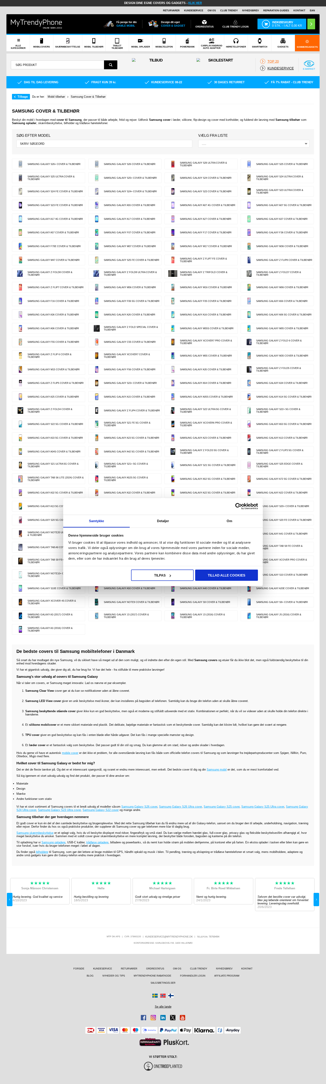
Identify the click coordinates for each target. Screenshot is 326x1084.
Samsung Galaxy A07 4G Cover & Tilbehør (207, 205)
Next (316, 899)
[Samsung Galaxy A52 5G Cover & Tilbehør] (173, 479)
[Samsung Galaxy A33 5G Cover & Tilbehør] (20, 438)
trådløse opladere (97, 842)
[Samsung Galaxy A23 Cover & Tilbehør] (173, 438)
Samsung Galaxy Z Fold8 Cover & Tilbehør (49, 273)
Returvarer (171, 10)
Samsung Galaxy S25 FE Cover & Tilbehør (131, 260)
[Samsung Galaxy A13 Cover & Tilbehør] (249, 438)
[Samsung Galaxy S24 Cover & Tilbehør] (173, 178)
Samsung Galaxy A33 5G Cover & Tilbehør (55, 437)
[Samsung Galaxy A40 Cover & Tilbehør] (173, 588)
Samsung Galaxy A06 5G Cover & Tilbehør (284, 314)
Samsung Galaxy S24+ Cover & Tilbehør (130, 191)
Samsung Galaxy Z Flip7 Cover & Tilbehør (55, 287)
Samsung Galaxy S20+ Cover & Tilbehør (282, 506)
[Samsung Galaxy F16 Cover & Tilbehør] (20, 301)
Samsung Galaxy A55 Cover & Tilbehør (129, 205)
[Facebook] (143, 1017)
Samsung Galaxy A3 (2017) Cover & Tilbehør (50, 615)
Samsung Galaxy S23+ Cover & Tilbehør (130, 383)
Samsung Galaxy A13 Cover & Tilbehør (282, 437)
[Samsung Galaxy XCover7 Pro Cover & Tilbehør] (173, 342)
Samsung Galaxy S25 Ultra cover (262, 806)
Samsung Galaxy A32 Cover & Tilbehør (129, 492)
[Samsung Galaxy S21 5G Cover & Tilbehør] (173, 465)
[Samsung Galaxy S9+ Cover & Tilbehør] (249, 602)
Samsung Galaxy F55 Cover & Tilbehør (53, 342)
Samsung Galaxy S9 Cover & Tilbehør (205, 602)
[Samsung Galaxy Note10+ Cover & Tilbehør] (20, 575)
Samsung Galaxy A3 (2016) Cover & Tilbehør (50, 629)
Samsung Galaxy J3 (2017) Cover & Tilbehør (126, 615)
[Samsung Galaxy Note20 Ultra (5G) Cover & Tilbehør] (20, 534)
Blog (90, 975)
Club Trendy (229, 10)
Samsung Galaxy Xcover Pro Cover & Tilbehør (281, 561)
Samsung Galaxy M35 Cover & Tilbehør (282, 355)
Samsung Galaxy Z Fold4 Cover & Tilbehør (49, 410)
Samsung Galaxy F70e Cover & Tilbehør (54, 246)
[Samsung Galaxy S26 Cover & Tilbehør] (97, 164)
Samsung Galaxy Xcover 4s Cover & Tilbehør (51, 602)
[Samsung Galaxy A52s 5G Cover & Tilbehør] (97, 479)
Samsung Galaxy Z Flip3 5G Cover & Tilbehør (279, 451)
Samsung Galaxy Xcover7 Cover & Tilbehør (127, 355)
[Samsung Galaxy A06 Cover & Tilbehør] (20, 328)
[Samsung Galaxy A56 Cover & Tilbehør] (249, 301)
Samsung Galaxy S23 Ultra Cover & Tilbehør (279, 191)
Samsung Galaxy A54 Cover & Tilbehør (205, 383)
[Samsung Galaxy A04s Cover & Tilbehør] (20, 452)
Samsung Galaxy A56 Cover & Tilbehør (282, 301)
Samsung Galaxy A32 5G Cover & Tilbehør (55, 492)
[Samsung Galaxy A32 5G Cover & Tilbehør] (20, 493)
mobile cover (70, 753)
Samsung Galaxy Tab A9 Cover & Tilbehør (55, 547)
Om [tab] (229, 521)
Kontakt (299, 10)
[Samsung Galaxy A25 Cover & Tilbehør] (20, 397)
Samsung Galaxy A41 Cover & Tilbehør (282, 533)
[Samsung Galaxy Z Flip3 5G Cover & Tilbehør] (249, 452)
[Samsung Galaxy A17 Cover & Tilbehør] (97, 219)
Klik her (195, 3)
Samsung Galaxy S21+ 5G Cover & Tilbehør (126, 465)
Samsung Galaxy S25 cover (222, 806)
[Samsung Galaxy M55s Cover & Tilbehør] (173, 328)
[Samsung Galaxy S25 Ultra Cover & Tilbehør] (20, 178)
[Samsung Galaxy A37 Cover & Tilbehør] (249, 219)
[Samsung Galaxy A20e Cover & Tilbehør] (249, 588)
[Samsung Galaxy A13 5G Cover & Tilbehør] (20, 506)
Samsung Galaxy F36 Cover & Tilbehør (282, 232)
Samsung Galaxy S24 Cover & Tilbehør (206, 177)
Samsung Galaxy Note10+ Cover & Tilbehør (50, 574)
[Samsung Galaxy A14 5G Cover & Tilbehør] (249, 397)
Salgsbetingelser (163, 982)
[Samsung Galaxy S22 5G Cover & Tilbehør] (20, 424)
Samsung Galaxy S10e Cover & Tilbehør (54, 588)
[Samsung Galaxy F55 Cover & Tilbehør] (20, 342)
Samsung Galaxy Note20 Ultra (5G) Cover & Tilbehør (55, 533)
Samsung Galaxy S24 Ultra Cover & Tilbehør (279, 177)
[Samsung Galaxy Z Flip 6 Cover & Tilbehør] (20, 356)
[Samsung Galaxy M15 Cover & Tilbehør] (20, 369)
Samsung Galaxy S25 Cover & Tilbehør (282, 164)
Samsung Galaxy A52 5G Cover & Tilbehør (207, 479)
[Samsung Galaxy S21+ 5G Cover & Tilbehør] (97, 465)
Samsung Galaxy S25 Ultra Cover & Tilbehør (51, 177)
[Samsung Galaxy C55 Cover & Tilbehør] (97, 342)
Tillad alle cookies (226, 575)
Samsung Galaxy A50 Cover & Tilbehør (129, 588)
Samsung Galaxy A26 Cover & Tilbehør (129, 314)
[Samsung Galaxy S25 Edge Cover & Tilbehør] (249, 465)
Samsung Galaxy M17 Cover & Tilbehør (206, 246)
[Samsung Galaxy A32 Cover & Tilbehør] (97, 493)
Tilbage (23, 96)
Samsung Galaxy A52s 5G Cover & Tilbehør (126, 479)
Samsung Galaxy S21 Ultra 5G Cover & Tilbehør (53, 465)
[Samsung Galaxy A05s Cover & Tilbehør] (173, 397)
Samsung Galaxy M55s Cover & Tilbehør (207, 328)
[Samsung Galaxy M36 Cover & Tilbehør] (249, 246)
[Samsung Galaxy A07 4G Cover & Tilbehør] (173, 205)
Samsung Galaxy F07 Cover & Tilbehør (129, 232)
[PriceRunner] (150, 1042)
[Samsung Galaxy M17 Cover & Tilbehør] (173, 246)
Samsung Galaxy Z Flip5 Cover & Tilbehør (55, 383)
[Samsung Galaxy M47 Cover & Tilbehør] (20, 260)
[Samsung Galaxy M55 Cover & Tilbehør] (173, 356)
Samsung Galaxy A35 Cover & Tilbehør (205, 369)
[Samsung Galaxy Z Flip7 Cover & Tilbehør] (20, 287)
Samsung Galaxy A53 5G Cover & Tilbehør (284, 424)
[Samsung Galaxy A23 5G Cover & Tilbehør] (97, 438)
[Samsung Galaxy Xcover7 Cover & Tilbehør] (97, 356)
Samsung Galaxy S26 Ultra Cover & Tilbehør (203, 164)
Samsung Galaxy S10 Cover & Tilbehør (282, 574)
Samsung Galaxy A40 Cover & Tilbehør (205, 588)
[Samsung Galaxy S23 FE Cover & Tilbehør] (20, 205)
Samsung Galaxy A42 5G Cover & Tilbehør (131, 451)
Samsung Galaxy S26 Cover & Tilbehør (129, 164)
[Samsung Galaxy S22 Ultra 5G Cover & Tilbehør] (173, 410)
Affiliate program (226, 975)
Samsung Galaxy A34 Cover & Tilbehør (282, 383)
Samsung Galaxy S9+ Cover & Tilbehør (282, 602)
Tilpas (160, 575)
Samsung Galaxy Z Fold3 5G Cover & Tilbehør (204, 451)
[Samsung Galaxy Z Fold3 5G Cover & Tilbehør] (173, 452)
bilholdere (42, 852)
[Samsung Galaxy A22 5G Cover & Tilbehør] (173, 493)
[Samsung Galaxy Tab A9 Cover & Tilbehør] (20, 547)
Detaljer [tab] (163, 521)
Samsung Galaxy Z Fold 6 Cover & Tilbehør (279, 342)
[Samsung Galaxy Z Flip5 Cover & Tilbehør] (20, 383)
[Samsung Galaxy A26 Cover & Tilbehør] (97, 315)
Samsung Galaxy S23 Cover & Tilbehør (206, 191)
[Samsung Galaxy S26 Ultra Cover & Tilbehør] (173, 164)
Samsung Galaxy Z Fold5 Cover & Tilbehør (278, 369)
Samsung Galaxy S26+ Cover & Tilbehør (54, 164)
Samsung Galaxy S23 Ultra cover (59, 810)
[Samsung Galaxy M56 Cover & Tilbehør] (97, 287)
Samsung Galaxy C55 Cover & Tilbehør (130, 342)
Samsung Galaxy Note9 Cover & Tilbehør (131, 602)
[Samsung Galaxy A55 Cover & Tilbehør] (97, 205)
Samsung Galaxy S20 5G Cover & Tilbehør (55, 520)
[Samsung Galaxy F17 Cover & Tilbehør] (173, 232)
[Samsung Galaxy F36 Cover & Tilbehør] (249, 232)
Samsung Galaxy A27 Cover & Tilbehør (205, 219)
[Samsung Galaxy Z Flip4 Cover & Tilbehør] (97, 410)
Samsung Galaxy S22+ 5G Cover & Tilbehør (278, 410)
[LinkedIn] (163, 1017)
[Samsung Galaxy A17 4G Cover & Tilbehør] (20, 219)
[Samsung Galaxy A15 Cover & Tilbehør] (97, 397)
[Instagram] (153, 1017)
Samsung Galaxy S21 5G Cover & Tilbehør (208, 465)
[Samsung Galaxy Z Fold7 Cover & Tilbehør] (249, 273)
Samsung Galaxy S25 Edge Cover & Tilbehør (279, 465)
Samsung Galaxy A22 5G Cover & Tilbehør (207, 492)
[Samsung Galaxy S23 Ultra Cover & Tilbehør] (249, 191)
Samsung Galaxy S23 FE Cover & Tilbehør (55, 205)
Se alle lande (163, 1006)
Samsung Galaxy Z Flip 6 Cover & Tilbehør (49, 355)
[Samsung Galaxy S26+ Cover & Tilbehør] (20, 164)
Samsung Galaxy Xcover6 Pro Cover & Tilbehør (206, 424)
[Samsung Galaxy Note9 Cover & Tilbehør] (97, 602)
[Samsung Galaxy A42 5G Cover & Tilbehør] (97, 452)
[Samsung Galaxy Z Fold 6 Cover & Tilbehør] (249, 342)
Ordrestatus (155, 968)
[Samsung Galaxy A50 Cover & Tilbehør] (97, 588)
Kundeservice (193, 10)
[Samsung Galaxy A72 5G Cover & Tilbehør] (249, 479)
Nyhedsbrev (250, 10)
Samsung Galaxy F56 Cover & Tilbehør (129, 369)
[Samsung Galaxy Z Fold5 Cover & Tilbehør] (249, 369)
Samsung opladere (53, 842)
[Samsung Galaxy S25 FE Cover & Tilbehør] (97, 260)
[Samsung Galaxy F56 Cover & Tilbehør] (97, 369)
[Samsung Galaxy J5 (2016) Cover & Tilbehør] (249, 616)
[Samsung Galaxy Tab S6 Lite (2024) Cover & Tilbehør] (20, 479)
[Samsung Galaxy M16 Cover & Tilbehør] (173, 287)
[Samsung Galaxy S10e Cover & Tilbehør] (20, 588)
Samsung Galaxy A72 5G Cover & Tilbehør (284, 479)
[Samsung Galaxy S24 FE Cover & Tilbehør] (20, 191)
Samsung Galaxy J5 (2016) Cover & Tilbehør (278, 615)
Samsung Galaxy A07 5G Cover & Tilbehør (284, 205)
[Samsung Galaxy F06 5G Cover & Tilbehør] (97, 301)
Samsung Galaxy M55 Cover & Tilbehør (206, 355)
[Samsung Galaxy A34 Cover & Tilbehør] (249, 383)
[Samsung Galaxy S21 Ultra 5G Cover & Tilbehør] (20, 465)
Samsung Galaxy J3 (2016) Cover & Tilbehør (202, 615)
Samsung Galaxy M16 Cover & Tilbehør (206, 287)
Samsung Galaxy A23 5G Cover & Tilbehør (131, 437)
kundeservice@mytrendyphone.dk (169, 936)
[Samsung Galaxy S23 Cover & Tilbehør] (173, 191)
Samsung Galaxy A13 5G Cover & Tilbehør (55, 506)
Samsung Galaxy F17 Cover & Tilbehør (206, 232)
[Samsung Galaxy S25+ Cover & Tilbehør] (97, 178)
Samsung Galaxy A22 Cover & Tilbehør (282, 492)
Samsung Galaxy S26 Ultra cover (180, 806)
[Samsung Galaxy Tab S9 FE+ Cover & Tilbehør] (20, 561)
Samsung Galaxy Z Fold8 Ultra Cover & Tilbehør (130, 273)
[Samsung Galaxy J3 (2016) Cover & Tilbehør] (173, 616)
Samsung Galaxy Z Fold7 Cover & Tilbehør (278, 273)
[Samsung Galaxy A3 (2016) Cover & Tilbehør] (20, 629)
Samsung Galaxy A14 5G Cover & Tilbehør (284, 396)
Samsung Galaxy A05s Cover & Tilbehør (206, 396)
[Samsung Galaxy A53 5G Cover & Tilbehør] (249, 424)
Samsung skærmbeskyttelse (34, 832)
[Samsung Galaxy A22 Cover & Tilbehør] (249, 493)
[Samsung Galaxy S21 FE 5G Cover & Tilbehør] (97, 424)
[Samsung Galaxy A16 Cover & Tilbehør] (173, 315)
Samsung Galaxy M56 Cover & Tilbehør (130, 287)
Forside (78, 968)
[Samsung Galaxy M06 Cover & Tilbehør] (249, 287)
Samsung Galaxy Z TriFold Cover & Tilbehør (203, 273)
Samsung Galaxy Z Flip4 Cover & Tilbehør (132, 410)
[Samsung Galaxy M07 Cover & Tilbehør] (97, 246)
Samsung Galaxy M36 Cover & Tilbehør (282, 246)
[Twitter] (172, 1017)
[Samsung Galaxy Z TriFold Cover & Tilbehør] (173, 273)
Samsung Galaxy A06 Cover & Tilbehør (53, 328)
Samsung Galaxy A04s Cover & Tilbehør (54, 451)
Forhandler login (192, 975)
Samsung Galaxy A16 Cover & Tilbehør (205, 314)
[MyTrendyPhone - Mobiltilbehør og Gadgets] (36, 23)
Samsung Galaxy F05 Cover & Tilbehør (206, 301)
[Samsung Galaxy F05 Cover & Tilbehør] (173, 301)
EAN (312, 10)
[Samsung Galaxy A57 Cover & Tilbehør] (20, 232)
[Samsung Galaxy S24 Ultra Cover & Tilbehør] (249, 178)
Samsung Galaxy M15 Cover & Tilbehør (53, 369)
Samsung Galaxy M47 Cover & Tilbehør (53, 260)
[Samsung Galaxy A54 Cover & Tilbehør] (173, 383)
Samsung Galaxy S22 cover (100, 810)
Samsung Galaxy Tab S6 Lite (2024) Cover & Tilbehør (55, 479)
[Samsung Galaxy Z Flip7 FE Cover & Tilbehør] (173, 260)
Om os (212, 10)
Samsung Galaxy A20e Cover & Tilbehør (282, 588)
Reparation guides (276, 10)
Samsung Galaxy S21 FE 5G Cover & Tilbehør (127, 424)
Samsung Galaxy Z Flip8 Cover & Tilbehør (284, 260)
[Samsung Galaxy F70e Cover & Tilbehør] (20, 246)
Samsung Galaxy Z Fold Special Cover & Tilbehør (131, 328)
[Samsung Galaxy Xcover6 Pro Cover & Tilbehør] (173, 424)
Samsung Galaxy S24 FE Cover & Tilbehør (55, 191)
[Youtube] (182, 1017)
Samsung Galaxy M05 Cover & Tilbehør (282, 328)
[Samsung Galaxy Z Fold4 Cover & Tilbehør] (20, 410)
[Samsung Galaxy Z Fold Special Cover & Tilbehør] (97, 328)
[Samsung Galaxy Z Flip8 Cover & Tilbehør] (249, 260)
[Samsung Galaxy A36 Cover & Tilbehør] (20, 315)
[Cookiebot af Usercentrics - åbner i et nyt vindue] (238, 506)
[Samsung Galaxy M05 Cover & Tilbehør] (249, 328)
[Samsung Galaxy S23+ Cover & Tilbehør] (97, 383)
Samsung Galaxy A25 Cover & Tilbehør (53, 396)
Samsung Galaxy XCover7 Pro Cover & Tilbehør (206, 342)
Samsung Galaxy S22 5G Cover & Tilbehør (55, 424)
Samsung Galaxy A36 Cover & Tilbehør (53, 314)
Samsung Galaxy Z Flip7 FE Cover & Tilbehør (203, 260)
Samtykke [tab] (96, 521)
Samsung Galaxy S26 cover (139, 806)
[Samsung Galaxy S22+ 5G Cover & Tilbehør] (249, 410)
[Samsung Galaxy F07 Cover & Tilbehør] (97, 232)
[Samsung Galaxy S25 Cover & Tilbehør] (249, 164)
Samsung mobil (217, 769)
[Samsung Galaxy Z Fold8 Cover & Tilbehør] (20, 273)
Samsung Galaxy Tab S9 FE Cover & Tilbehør (279, 547)
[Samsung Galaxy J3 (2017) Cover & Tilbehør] (97, 616)
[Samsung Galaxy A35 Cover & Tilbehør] (173, 369)
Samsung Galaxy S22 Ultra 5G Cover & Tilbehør (205, 410)
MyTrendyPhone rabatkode (152, 975)
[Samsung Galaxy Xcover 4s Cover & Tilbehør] (20, 602)
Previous (9, 899)
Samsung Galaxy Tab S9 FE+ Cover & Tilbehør (51, 561)
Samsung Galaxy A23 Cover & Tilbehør (205, 437)
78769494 (214, 936)
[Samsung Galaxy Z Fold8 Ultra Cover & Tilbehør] (97, 273)
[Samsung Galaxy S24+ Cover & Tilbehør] (97, 191)
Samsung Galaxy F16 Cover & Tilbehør (53, 301)
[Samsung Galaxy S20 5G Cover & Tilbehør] (20, 520)
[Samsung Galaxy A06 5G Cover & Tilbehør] (249, 315)
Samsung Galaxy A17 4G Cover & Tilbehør (55, 219)
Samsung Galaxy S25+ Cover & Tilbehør (130, 177)
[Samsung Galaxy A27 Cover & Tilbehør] (173, 219)
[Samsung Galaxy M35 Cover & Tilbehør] (249, 356)
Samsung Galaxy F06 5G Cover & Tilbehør (131, 301)
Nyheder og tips (113, 975)
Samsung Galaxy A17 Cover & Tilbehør (129, 219)
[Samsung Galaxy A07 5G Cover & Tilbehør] (249, 205)
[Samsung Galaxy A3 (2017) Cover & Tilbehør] (20, 616)
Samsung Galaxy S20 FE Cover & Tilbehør (284, 520)
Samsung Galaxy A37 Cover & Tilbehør (282, 219)
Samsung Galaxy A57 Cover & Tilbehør (53, 232)
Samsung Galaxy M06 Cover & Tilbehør (282, 287)
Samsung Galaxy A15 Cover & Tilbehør (129, 396)
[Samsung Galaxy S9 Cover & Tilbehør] (173, 602)
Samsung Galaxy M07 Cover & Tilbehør (130, 246)
